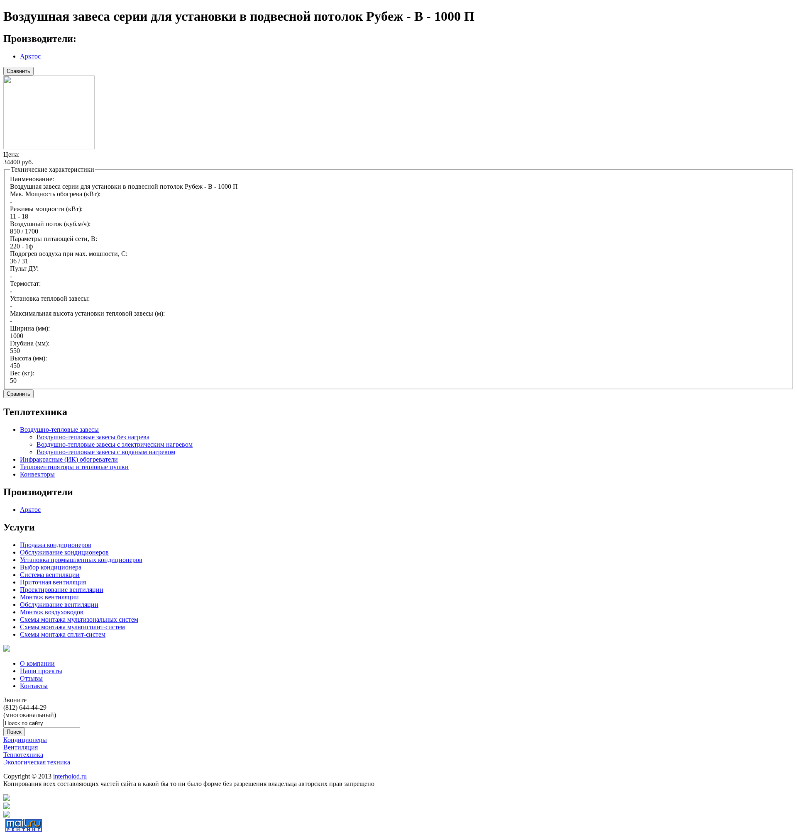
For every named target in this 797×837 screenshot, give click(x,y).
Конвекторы (37, 474)
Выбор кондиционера (50, 567)
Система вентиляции (50, 574)
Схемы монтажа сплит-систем (62, 634)
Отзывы (31, 678)
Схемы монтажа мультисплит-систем (72, 626)
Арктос (30, 56)
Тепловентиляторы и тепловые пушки (74, 466)
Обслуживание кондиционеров (64, 552)
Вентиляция (20, 747)
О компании (37, 663)
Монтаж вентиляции (49, 597)
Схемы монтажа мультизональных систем (79, 619)
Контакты (34, 685)
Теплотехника (23, 754)
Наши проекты (41, 670)
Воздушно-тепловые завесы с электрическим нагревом (115, 444)
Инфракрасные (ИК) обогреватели (69, 459)
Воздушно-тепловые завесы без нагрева (93, 436)
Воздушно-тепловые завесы (59, 429)
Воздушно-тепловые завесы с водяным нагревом (106, 451)
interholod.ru (70, 776)
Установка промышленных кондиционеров (81, 559)
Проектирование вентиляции (61, 589)
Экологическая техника (36, 762)
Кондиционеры (25, 739)
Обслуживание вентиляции (59, 604)
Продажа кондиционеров (55, 544)
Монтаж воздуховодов (51, 612)
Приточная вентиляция (53, 582)
